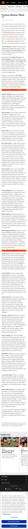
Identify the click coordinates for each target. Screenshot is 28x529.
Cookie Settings (14, 517)
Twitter (23, 409)
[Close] (26, 493)
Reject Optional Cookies (14, 521)
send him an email (13, 41)
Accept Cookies (14, 526)
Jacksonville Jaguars (10, 32)
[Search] (23, 2)
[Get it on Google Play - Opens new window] (19, 489)
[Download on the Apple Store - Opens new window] (8, 489)
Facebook (6, 411)
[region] (14, 510)
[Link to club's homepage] (3, 2)
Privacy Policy (6, 514)
